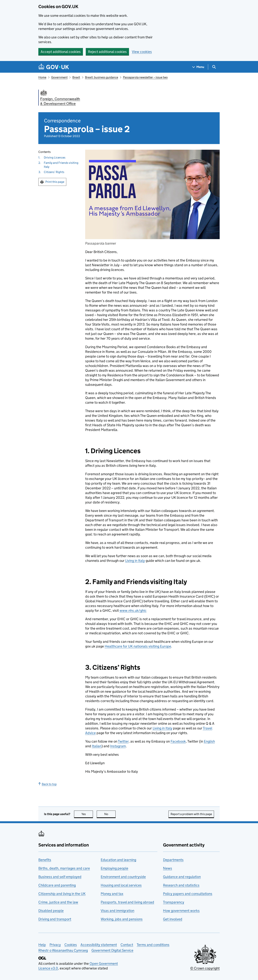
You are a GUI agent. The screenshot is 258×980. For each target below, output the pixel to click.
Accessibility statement (98, 945)
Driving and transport (54, 919)
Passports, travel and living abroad (127, 902)
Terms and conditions (153, 945)
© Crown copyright (205, 968)
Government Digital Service (112, 950)
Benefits (44, 860)
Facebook (178, 741)
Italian (96, 746)
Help (42, 945)
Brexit (76, 77)
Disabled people (51, 910)
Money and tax (112, 894)
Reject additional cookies (107, 52)
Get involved (172, 919)
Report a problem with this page (191, 814)
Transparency (173, 902)
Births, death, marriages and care (64, 868)
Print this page (54, 182)
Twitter (123, 741)
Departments (173, 860)
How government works (181, 910)
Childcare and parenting (57, 885)
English (209, 741)
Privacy (55, 945)
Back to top (49, 784)
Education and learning (118, 860)
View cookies (142, 51)
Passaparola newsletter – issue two (145, 77)
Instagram (118, 746)
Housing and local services (121, 885)
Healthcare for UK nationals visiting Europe (138, 646)
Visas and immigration (117, 910)
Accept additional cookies (61, 52)
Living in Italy (135, 560)
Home (42, 77)
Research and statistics (181, 885)
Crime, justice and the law (58, 902)
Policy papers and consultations (187, 894)
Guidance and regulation (182, 877)
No (110, 814)
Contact (127, 945)
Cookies (70, 945)
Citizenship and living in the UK (62, 894)
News (167, 868)
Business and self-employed (59, 877)
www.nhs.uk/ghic (133, 610)
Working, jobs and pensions (122, 919)
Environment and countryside (123, 877)
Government (59, 77)
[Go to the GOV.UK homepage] (53, 66)
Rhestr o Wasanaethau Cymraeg (63, 950)
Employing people (114, 868)
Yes (87, 814)
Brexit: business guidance (101, 77)
